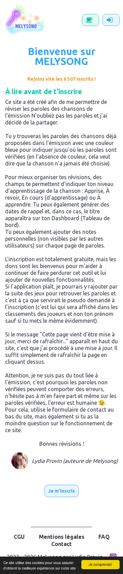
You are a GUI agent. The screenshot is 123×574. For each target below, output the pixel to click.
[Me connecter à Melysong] (111, 20)
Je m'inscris (61, 491)
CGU (19, 536)
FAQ (104, 536)
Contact (61, 544)
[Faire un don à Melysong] (90, 20)
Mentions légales (61, 536)
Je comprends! (100, 564)
